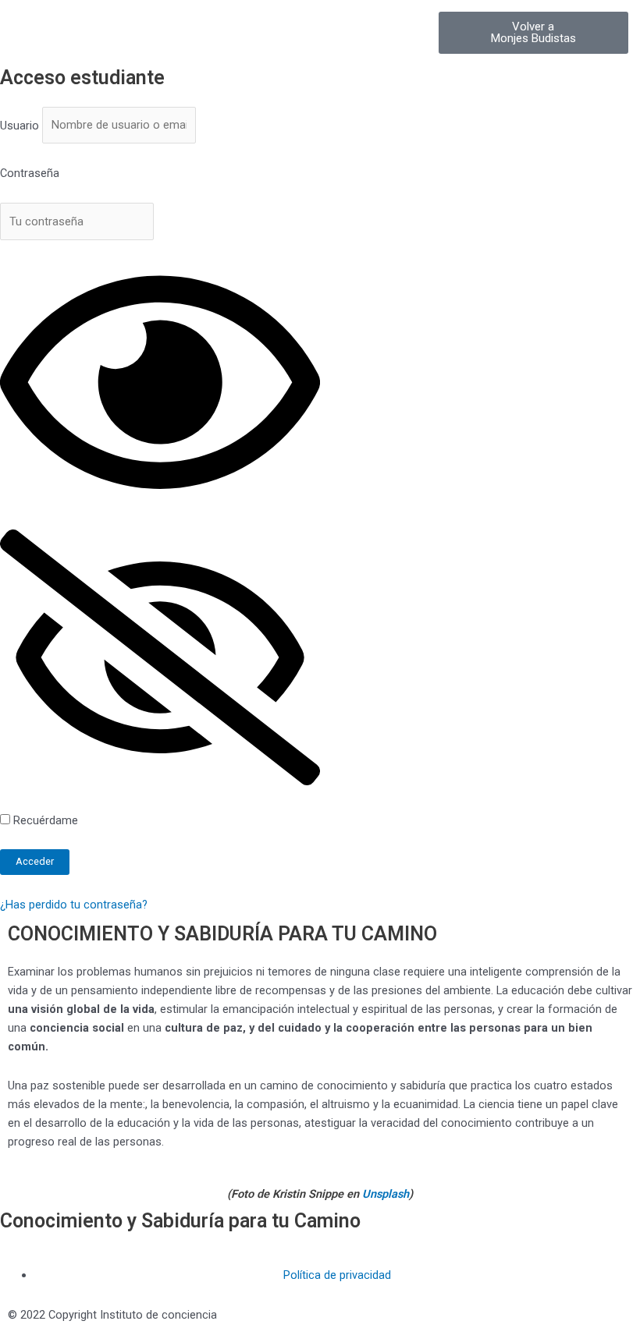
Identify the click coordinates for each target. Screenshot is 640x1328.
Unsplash (385, 1194)
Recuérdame (44, 820)
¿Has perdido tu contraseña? (74, 905)
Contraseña (29, 173)
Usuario (19, 125)
